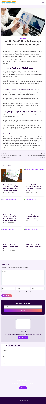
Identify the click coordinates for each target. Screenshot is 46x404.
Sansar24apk (23, 38)
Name (4, 288)
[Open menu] (43, 2)
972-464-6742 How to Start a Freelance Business (35, 155)
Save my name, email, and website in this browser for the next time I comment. (20, 291)
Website (34, 288)
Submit (23, 311)
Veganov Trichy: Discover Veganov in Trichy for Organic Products (33, 216)
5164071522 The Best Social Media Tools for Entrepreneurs (11, 155)
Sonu (20, 48)
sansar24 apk (25, 400)
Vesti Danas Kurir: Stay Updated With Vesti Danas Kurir (10, 246)
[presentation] (11, 175)
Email (18, 288)
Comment (4, 271)
